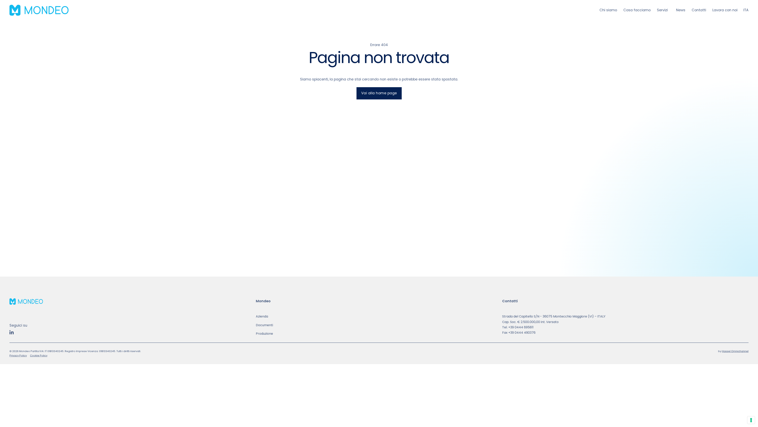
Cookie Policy (38, 355)
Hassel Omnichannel (735, 351)
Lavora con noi (724, 10)
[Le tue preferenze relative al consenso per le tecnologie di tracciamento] (751, 420)
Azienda (262, 316)
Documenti (264, 325)
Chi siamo (608, 10)
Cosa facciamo (637, 10)
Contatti (699, 10)
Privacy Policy (18, 355)
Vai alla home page (379, 93)
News (680, 10)
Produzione (264, 333)
